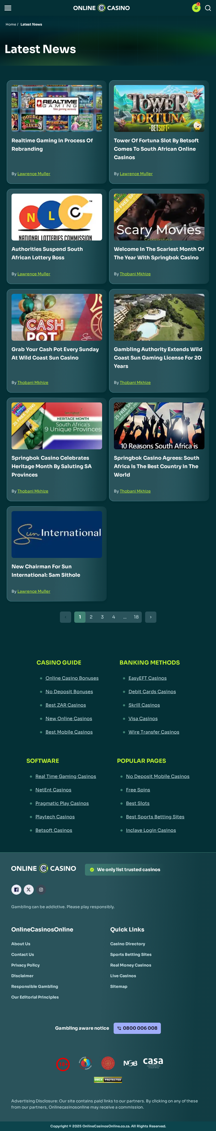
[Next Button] (150, 617)
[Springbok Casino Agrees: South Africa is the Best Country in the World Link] (159, 425)
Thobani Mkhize (135, 273)
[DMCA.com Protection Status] (108, 1081)
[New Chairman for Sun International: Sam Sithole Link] (57, 534)
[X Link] (29, 890)
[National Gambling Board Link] (130, 1064)
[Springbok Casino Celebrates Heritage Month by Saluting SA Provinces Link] (57, 425)
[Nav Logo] (101, 8)
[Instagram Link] (41, 890)
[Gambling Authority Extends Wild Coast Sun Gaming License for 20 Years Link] (159, 317)
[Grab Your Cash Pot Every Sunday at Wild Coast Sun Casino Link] (57, 317)
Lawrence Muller (33, 173)
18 (136, 617)
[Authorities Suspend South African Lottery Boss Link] (57, 217)
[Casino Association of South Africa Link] (153, 1064)
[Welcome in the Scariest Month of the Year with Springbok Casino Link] (159, 217)
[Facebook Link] (16, 890)
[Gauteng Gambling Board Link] (108, 1064)
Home (11, 24)
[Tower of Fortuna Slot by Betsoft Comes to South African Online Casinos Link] (159, 108)
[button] (7, 8)
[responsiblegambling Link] (85, 1064)
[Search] (208, 8)
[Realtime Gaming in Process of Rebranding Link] (57, 108)
